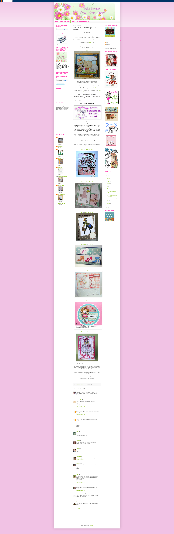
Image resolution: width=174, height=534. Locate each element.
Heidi (87, 50)
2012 (107, 176)
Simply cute (60, 167)
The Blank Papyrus (61, 203)
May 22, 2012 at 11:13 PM (80, 437)
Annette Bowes (79, 485)
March (108, 201)
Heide (77, 474)
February (108, 203)
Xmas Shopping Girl (89, 212)
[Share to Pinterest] (91, 384)
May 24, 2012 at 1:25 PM (80, 498)
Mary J (87, 300)
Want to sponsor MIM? (83, 21)
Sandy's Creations (61, 149)
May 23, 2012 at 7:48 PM (80, 470)
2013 (107, 175)
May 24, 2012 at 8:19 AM (80, 490)
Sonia (77, 431)
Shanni (77, 88)
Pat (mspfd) (78, 456)
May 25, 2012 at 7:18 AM (80, 506)
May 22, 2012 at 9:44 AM (80, 427)
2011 (107, 207)
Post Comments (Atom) (82, 515)
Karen (87, 270)
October (108, 181)
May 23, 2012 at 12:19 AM (80, 444)
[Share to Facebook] (90, 384)
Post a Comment (77, 508)
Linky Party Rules (65, 21)
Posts (107, 42)
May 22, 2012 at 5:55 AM (80, 414)
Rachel (77, 390)
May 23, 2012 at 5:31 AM (80, 452)
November (108, 179)
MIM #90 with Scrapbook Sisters (112, 193)
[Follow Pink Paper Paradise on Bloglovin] (62, 29)
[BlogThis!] (87, 384)
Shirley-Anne (83, 244)
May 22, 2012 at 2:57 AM (80, 396)
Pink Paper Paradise (61, 194)
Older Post (98, 510)
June (108, 188)
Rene (82, 212)
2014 (107, 173)
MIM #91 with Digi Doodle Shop (111, 192)
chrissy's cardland (61, 137)
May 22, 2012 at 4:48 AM (80, 406)
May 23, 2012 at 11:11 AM (80, 459)
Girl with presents (89, 181)
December (108, 178)
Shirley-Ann (91, 42)
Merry (77, 501)
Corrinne (78, 417)
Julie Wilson (78, 410)
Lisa (82, 149)
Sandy (97, 88)
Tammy (77, 448)
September (108, 183)
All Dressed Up (90, 331)
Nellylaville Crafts (61, 185)
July (107, 186)
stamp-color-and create (80, 493)
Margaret (78, 440)
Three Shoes (90, 244)
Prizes (73, 21)
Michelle (83, 331)
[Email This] (86, 384)
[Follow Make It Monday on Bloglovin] (62, 80)
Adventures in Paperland (62, 176)
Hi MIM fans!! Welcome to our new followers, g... (112, 196)
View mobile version (87, 512)
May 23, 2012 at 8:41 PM (80, 482)
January (108, 205)
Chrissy (82, 181)
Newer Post (76, 510)
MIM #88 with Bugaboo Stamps (112, 198)
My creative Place (61, 158)
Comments (108, 44)
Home (56, 21)
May (108, 189)
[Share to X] (89, 384)
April (108, 200)
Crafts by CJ (78, 399)
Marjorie (78, 463)
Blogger (91, 525)
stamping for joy (61, 146)
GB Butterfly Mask (89, 149)
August (108, 184)
